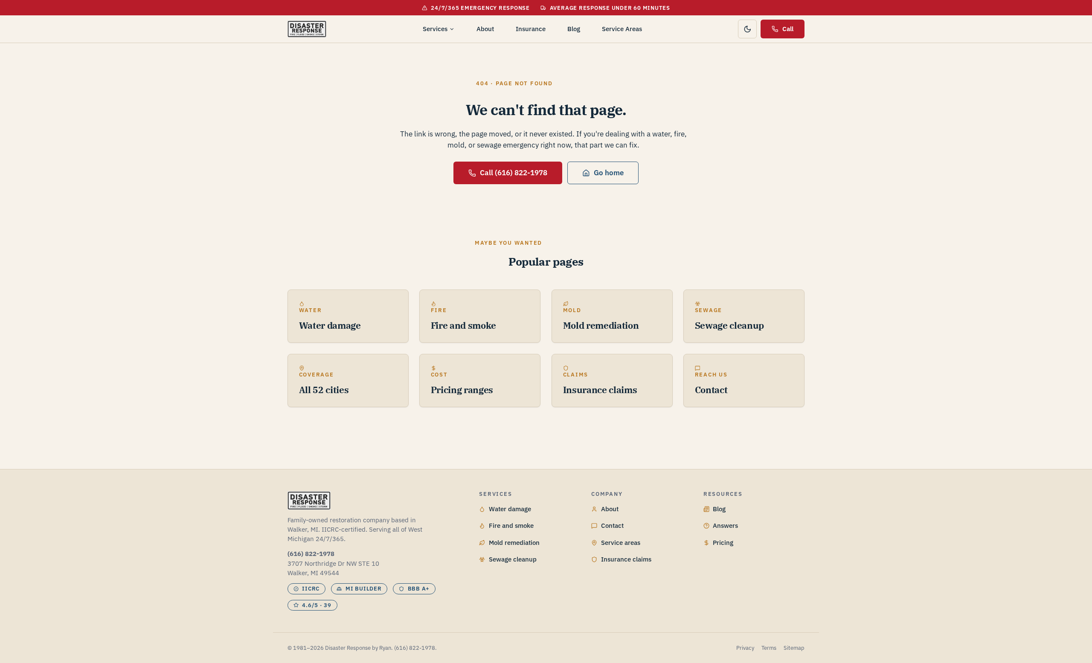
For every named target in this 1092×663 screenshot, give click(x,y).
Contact (612, 525)
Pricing (723, 543)
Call (787, 29)
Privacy (745, 647)
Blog (573, 29)
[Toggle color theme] (747, 29)
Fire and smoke (511, 525)
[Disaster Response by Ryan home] (307, 29)
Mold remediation (514, 543)
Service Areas (622, 29)
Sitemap (794, 647)
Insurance (531, 29)
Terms (768, 647)
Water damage (510, 509)
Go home (609, 172)
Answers (725, 525)
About (485, 29)
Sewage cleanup (513, 559)
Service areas (620, 543)
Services (435, 29)
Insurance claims (626, 559)
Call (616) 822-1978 (513, 172)
